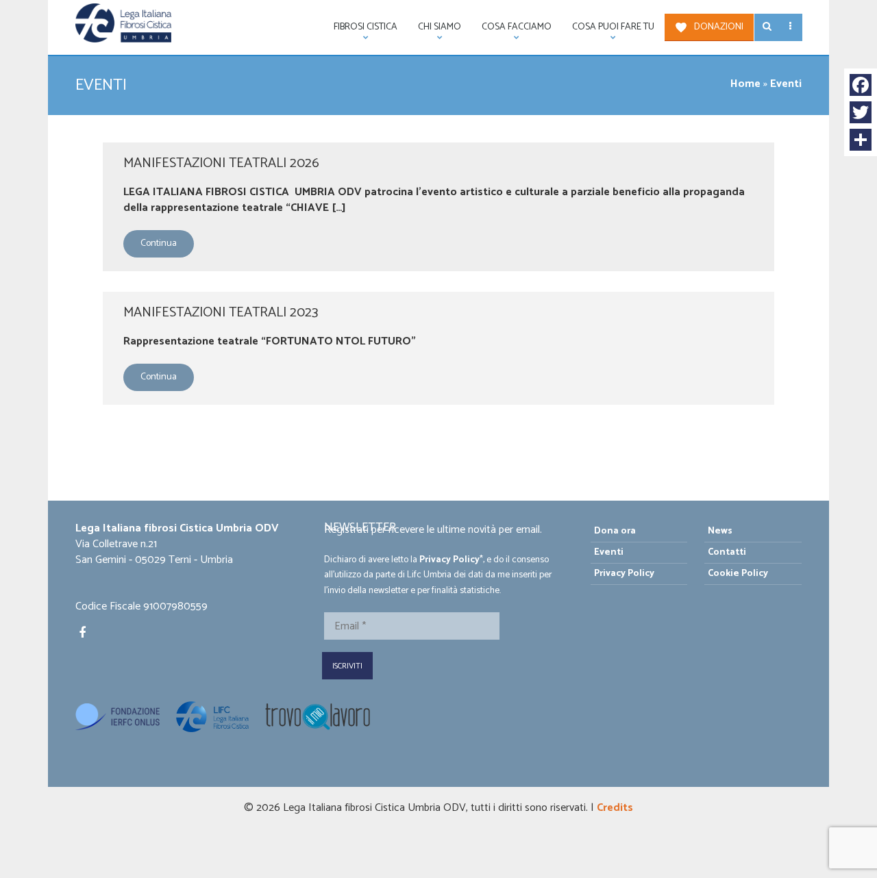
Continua (158, 243)
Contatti (727, 552)
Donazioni (718, 27)
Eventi (608, 552)
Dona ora (615, 531)
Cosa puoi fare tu (608, 30)
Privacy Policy (449, 559)
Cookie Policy (738, 573)
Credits (615, 808)
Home (745, 84)
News (720, 531)
